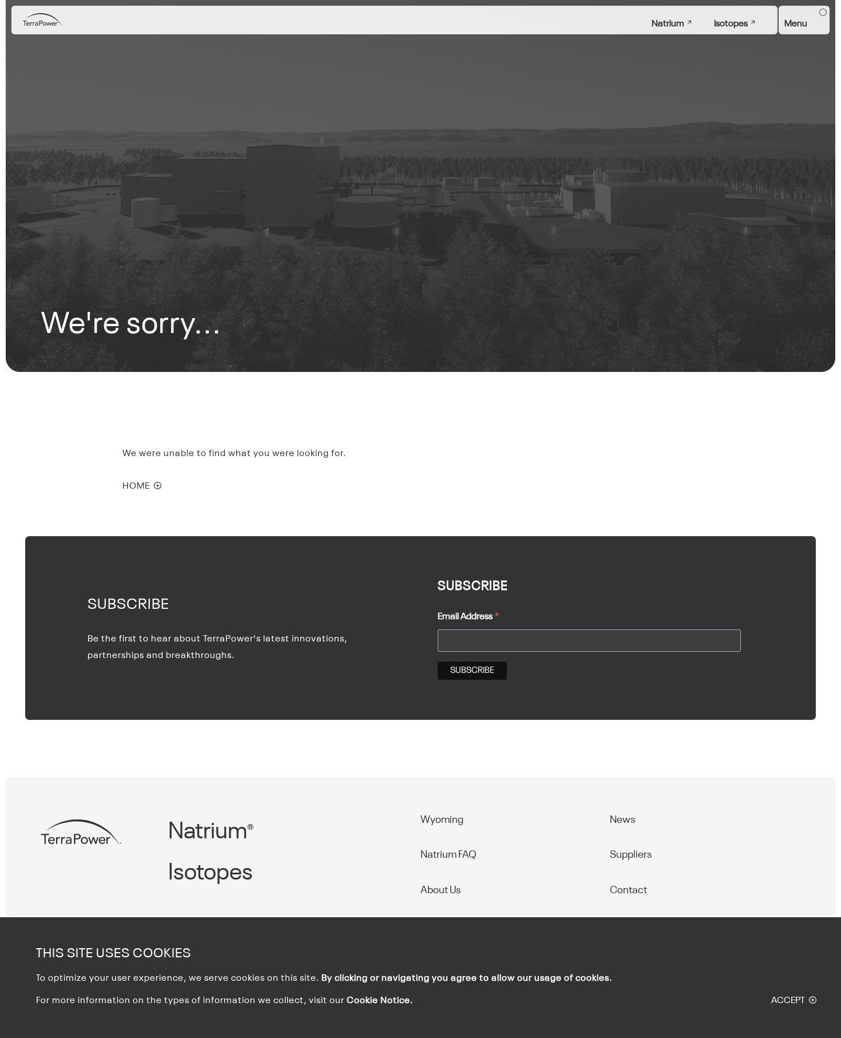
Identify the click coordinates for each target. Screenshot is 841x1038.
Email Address (468, 618)
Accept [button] (788, 1000)
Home (136, 486)
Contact (628, 890)
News (622, 820)
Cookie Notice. (380, 1000)
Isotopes (731, 24)
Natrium (668, 24)
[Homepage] (43, 20)
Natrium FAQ (448, 855)
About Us (440, 890)
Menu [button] (795, 24)
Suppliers (631, 855)
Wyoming (441, 820)
